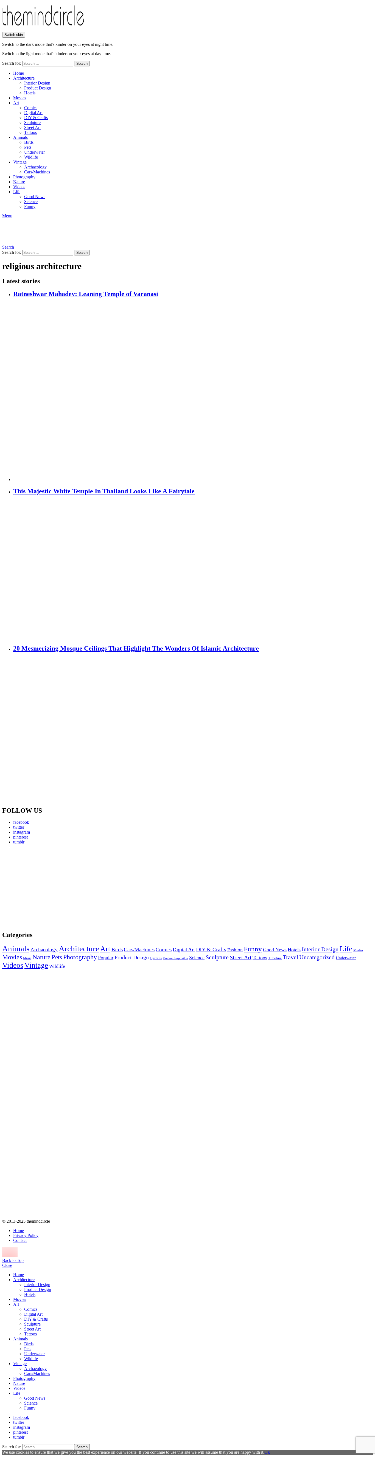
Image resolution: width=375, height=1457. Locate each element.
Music (27, 958)
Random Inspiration (175, 958)
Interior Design (37, 83)
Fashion (235, 949)
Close (7, 1265)
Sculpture (32, 122)
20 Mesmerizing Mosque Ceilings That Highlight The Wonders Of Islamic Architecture (136, 648)
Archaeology (35, 167)
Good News (34, 196)
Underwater (34, 152)
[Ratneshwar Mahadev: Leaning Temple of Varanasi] (193, 390)
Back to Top (13, 1260)
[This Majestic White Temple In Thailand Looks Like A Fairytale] (193, 570)
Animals (20, 137)
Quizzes (156, 958)
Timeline (275, 958)
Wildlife (31, 157)
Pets (27, 147)
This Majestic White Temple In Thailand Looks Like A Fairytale (104, 491)
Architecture (24, 78)
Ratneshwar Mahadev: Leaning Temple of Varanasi (85, 293)
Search (82, 63)
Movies (19, 97)
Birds (28, 142)
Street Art (32, 127)
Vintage (20, 162)
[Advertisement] (53, 887)
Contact (20, 1240)
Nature (19, 181)
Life (16, 191)
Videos (19, 186)
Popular (105, 957)
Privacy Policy (25, 1235)
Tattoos (30, 132)
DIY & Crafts (36, 117)
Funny (29, 206)
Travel (290, 957)
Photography (24, 177)
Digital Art (33, 112)
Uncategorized (317, 957)
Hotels (29, 93)
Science (31, 201)
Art (16, 102)
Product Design (37, 88)
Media (358, 950)
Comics (30, 107)
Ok (267, 1452)
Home (18, 73)
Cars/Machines (37, 172)
